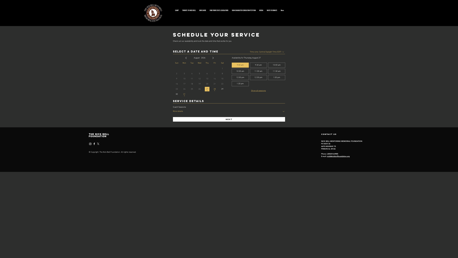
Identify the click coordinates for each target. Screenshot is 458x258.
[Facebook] (94, 143)
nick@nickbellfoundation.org (338, 156)
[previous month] (186, 57)
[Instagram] (90, 143)
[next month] (213, 57)
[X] (98, 143)
